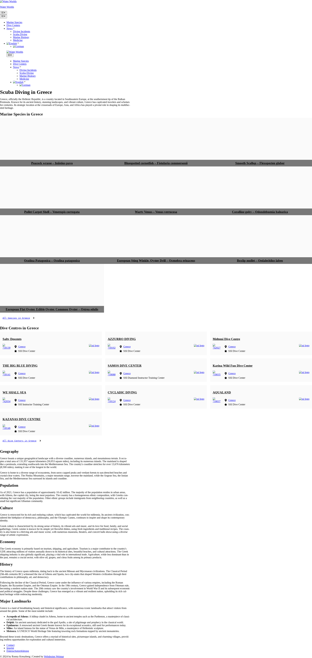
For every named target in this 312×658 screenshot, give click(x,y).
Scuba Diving (20, 34)
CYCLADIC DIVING (122, 392)
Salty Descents (12, 339)
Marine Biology (21, 37)
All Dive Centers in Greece (19, 441)
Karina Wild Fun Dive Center (233, 365)
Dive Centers (13, 25)
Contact (10, 645)
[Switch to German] (18, 46)
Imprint (10, 648)
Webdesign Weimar (54, 656)
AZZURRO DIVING (122, 339)
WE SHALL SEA (14, 392)
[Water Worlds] (14, 52)
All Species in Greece (16, 318)
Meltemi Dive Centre (226, 339)
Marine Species (14, 22)
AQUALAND (222, 392)
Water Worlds (7, 7)
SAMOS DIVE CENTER (125, 365)
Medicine (18, 40)
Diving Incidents (21, 31)
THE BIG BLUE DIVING (20, 365)
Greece (22, 346)
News (9, 28)
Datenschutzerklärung (17, 651)
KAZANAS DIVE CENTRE (22, 419)
